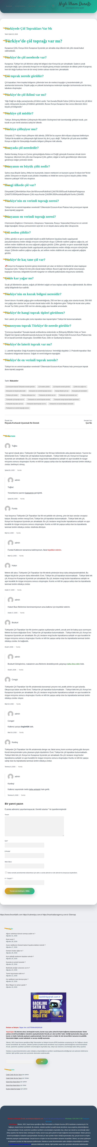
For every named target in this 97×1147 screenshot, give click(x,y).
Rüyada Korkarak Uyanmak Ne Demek (22, 423)
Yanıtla (19, 470)
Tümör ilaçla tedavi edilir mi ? (15, 973)
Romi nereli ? (10, 939)
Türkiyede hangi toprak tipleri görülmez (66, 399)
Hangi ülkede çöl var (61, 391)
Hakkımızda (42, 6)
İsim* (6, 841)
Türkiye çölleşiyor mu (28, 395)
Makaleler (14, 381)
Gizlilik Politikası (20, 6)
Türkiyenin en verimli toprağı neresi (17, 408)
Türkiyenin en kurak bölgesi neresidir (61, 404)
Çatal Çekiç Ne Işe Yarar (14, 1075)
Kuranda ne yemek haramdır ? (16, 962)
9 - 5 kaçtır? (9, 878)
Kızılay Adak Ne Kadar (13, 1089)
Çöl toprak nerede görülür (61, 387)
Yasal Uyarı (31, 6)
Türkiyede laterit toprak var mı (36, 404)
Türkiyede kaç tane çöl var (14, 404)
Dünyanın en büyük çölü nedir (15, 391)
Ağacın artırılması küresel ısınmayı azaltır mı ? (20, 934)
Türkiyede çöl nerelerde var (68, 395)
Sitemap (72, 915)
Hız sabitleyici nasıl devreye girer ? (17, 979)
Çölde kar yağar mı (80, 387)
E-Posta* (7, 851)
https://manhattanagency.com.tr (55, 915)
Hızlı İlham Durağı (75, 4)
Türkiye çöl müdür (12, 395)
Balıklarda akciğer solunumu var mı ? (18, 968)
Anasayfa (9, 6)
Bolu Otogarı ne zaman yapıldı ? (16, 985)
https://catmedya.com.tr (32, 915)
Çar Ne (89, 423)
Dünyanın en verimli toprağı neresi (40, 391)
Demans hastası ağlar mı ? (14, 951)
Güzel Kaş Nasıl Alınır (13, 1082)
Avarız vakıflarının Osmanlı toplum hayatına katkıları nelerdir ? (26, 945)
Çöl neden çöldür (44, 387)
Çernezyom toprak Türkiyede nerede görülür (20, 387)
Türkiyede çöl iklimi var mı (47, 395)
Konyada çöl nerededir (79, 391)
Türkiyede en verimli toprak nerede (39, 399)
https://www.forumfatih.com (11, 915)
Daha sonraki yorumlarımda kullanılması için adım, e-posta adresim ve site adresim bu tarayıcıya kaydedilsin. (42, 873)
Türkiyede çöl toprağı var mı (15, 399)
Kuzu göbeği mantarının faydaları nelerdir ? (20, 956)
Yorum (7, 815)
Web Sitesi (8, 862)
